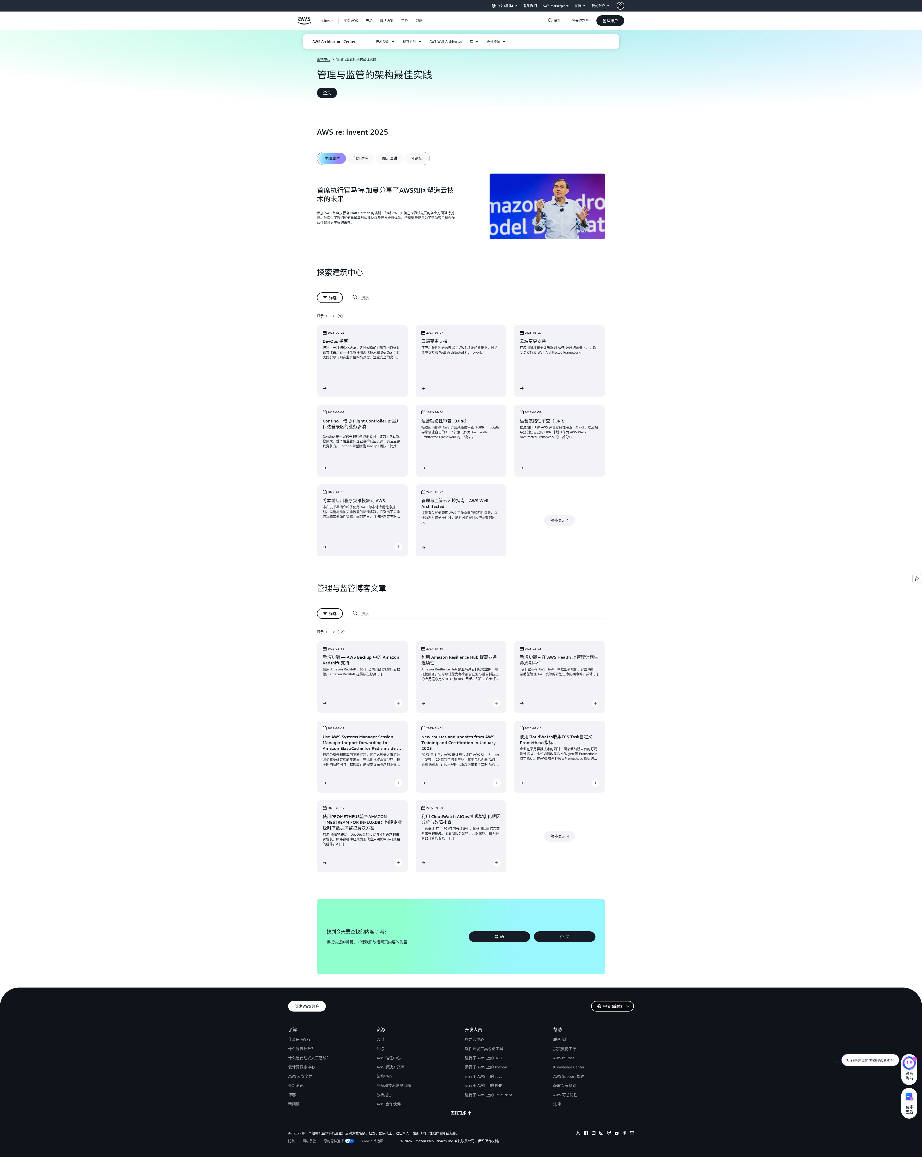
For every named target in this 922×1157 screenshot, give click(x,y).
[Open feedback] (916, 578)
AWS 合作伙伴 (388, 1104)
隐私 (291, 1141)
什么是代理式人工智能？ (309, 1057)
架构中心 (323, 59)
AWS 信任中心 (388, 1057)
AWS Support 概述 (568, 1076)
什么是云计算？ (301, 1048)
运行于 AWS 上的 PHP (483, 1085)
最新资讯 (295, 1085)
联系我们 (561, 1039)
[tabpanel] (461, 207)
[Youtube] (617, 1133)
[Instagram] (601, 1133)
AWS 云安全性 (300, 1076)
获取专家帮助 (564, 1085)
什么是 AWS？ (300, 1039)
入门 (380, 1039)
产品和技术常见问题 (393, 1085)
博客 (292, 1094)
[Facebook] (586, 1133)
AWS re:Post (563, 1057)
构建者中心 (474, 1039)
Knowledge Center (568, 1067)
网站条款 (309, 1141)
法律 (557, 1104)
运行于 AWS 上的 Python (486, 1067)
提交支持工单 (564, 1048)
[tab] (332, 158)
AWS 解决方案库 (390, 1067)
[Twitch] (609, 1133)
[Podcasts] (624, 1133)
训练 (380, 1048)
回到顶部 (458, 1113)
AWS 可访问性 (565, 1094)
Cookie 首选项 (372, 1141)
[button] (351, 20)
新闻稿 (294, 1104)
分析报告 (384, 1094)
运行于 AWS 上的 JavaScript (488, 1094)
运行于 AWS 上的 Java (483, 1076)
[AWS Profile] (620, 6)
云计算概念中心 (301, 1067)
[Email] (632, 1133)
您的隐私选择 (334, 1141)
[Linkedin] (593, 1133)
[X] (578, 1133)
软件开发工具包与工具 (484, 1048)
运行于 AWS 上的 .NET (484, 1057)
